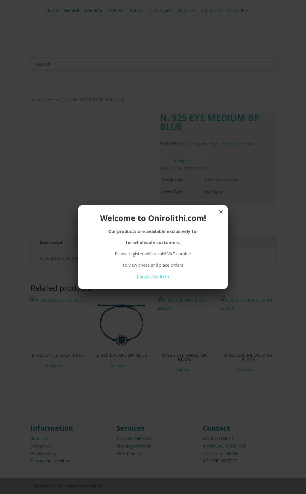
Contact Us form (153, 276)
